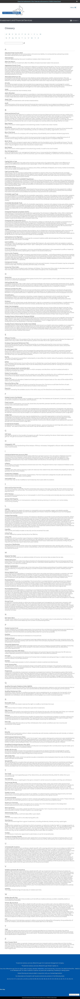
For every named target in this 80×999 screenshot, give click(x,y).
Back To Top (73, 994)
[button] (73, 7)
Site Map (2, 989)
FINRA (39, 968)
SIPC (42, 968)
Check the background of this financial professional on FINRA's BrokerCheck (39, 1)
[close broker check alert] (77, 1)
